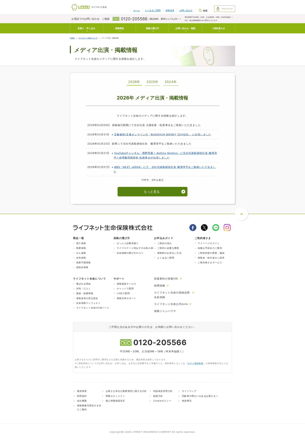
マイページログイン (209, 243)
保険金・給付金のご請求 (211, 257)
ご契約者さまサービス (210, 262)
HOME (72, 38)
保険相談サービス (126, 283)
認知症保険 (82, 267)
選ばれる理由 (83, 283)
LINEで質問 (123, 293)
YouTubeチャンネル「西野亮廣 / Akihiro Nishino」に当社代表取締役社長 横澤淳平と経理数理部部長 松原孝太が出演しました (165, 155)
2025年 (152, 82)
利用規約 (82, 396)
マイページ (227, 8)
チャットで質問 (125, 288)
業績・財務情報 (84, 293)
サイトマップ (189, 391)
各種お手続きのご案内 (210, 248)
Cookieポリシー (162, 400)
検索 (205, 10)
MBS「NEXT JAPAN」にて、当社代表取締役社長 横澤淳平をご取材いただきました (165, 169)
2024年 (171, 82)
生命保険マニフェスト (88, 303)
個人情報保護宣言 (115, 400)
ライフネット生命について (87, 38)
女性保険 (81, 257)
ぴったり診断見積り (128, 243)
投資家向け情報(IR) (166, 278)
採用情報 (159, 285)
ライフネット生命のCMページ (92, 307)
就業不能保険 (83, 262)
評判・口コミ (83, 288)
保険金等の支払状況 (87, 298)
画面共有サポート (126, 298)
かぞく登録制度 (195, 363)
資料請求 (169, 10)
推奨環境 (82, 391)
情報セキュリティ (115, 396)
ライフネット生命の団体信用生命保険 (172, 295)
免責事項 (187, 400)
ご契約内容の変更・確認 (211, 253)
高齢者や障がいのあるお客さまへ (200, 396)
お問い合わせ (186, 10)
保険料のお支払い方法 (169, 253)
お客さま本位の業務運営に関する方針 (126, 391)
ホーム (136, 10)
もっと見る (152, 192)
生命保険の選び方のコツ (130, 253)
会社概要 (82, 400)
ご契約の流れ (164, 243)
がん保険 (81, 253)
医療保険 (81, 248)
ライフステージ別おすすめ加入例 (135, 248)
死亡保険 (81, 243)
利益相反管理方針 (163, 391)
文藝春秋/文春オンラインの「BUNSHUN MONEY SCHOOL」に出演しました (162, 134)
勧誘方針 (158, 396)
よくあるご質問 (152, 10)
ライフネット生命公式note (171, 304)
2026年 (134, 82)
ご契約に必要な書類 (168, 248)
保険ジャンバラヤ (165, 311)
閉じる (205, 21)
